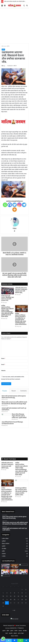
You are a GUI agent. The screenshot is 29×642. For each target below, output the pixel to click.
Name (3, 358)
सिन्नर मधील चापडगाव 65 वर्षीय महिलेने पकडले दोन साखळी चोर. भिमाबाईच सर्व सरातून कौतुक (14, 403)
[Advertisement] (14, 28)
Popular (4, 391)
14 (18, 596)
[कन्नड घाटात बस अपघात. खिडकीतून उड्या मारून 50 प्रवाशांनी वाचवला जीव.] (7, 290)
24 (3, 602)
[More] (14, 209)
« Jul (14, 610)
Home (4, 46)
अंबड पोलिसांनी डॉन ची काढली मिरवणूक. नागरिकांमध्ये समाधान (12, 423)
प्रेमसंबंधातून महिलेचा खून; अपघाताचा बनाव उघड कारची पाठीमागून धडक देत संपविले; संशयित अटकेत (21, 491)
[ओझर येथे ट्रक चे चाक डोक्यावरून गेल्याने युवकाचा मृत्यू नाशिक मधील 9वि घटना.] (5, 577)
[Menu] (2, 6)
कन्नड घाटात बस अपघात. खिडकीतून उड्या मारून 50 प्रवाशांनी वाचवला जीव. (7, 298)
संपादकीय (10, 633)
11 (6, 596)
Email (3, 364)
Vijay (4, 65)
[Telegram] (24, 205)
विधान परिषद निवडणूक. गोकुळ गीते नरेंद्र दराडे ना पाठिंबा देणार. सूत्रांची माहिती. (19, 415)
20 (14, 599)
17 (3, 599)
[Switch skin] (24, 6)
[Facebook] (10, 205)
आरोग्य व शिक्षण (5, 538)
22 (22, 599)
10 (3, 596)
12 (10, 596)
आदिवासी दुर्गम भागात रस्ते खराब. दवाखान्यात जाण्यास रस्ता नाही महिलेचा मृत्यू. (21, 290)
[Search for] (27, 6)
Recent (14, 391)
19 (10, 599)
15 (22, 596)
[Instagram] (19, 205)
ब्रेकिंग (8, 46)
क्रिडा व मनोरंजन (5, 543)
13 (14, 596)
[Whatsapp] (5, 205)
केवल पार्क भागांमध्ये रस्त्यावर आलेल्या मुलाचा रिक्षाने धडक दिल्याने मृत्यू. (14, 397)
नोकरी (6, 633)
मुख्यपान (3, 630)
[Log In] (5, 6)
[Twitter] (14, 205)
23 (26, 599)
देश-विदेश (4, 548)
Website (3, 370)
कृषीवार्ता (3, 541)
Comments (23, 391)
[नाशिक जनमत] (14, 5)
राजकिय (3, 556)
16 (25, 596)
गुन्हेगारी (3, 546)
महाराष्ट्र (4, 553)
